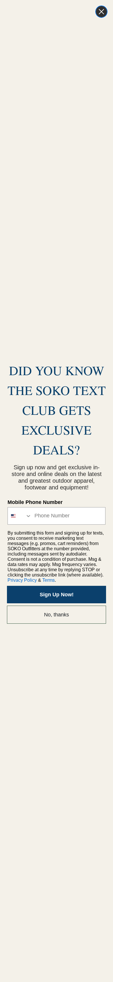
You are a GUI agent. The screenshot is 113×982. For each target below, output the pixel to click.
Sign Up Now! (57, 594)
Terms (48, 580)
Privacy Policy (22, 580)
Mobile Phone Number (35, 502)
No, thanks (56, 615)
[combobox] (20, 515)
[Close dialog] (101, 11)
